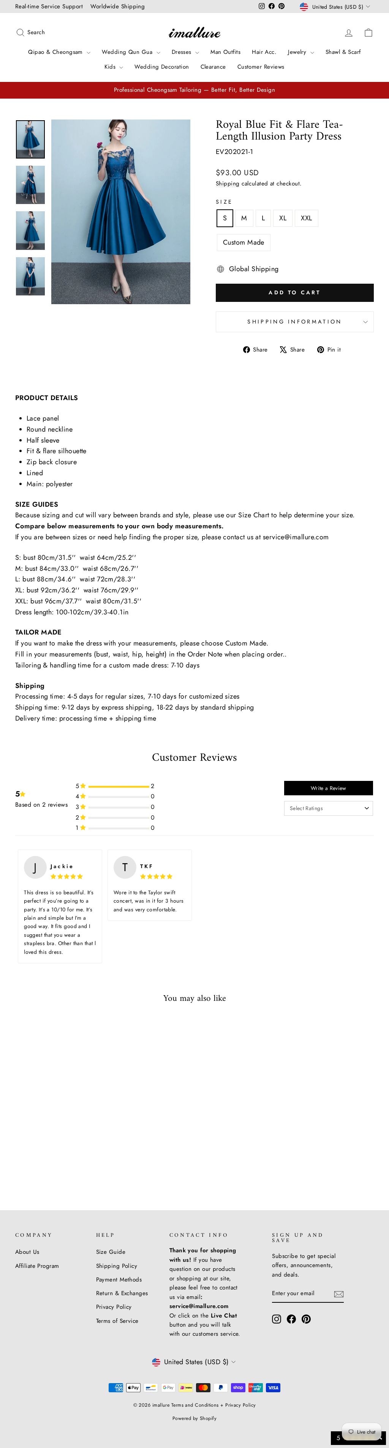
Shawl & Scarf (343, 52)
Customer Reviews (261, 67)
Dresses (183, 52)
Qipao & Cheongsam (56, 52)
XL (282, 218)
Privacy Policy (114, 1307)
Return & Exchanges (122, 1293)
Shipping (228, 183)
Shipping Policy (117, 1266)
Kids (110, 67)
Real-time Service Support (49, 6)
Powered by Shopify (194, 1418)
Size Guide (111, 1252)
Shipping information (294, 321)
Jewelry (298, 52)
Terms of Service (117, 1321)
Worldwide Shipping (117, 6)
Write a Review (328, 788)
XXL (306, 218)
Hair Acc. (264, 52)
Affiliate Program (37, 1266)
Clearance (213, 67)
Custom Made (243, 242)
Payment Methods (119, 1279)
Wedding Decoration (161, 67)
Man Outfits (225, 52)
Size (224, 202)
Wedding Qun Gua (128, 52)
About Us (27, 1252)
